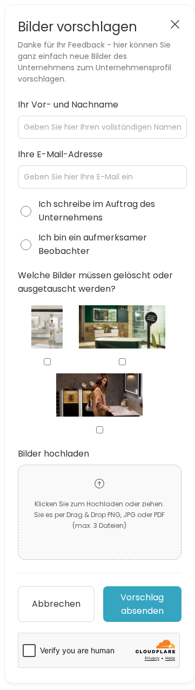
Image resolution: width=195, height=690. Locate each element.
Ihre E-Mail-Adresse (60, 154)
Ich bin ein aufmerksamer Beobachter (92, 244)
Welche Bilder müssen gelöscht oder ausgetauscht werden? (95, 282)
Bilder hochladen (53, 453)
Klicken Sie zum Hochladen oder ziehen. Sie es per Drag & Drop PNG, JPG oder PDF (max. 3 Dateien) (99, 514)
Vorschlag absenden (142, 604)
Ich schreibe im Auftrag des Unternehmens (96, 211)
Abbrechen (56, 604)
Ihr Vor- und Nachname (68, 104)
